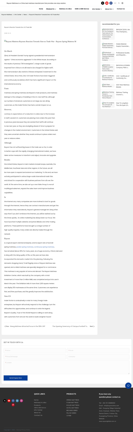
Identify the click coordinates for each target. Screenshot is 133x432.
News (25, 14)
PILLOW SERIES (71, 413)
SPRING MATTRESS (72, 400)
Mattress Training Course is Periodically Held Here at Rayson (122, 93)
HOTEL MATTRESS (72, 408)
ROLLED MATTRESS (72, 405)
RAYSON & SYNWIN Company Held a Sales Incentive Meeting (123, 66)
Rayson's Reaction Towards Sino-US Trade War (44, 14)
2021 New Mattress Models (122, 86)
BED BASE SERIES (72, 410)
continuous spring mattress (44, 247)
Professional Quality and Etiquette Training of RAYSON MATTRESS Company (123, 54)
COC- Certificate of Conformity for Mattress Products (122, 77)
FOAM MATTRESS (72, 403)
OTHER (68, 416)
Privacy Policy (26, 430)
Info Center (17, 14)
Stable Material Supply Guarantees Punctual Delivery (122, 45)
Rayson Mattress (7, 14)
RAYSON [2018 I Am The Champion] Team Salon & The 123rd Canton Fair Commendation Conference (123, 31)
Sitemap (18, 430)
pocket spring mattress (24, 247)
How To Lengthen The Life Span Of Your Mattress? (122, 104)
